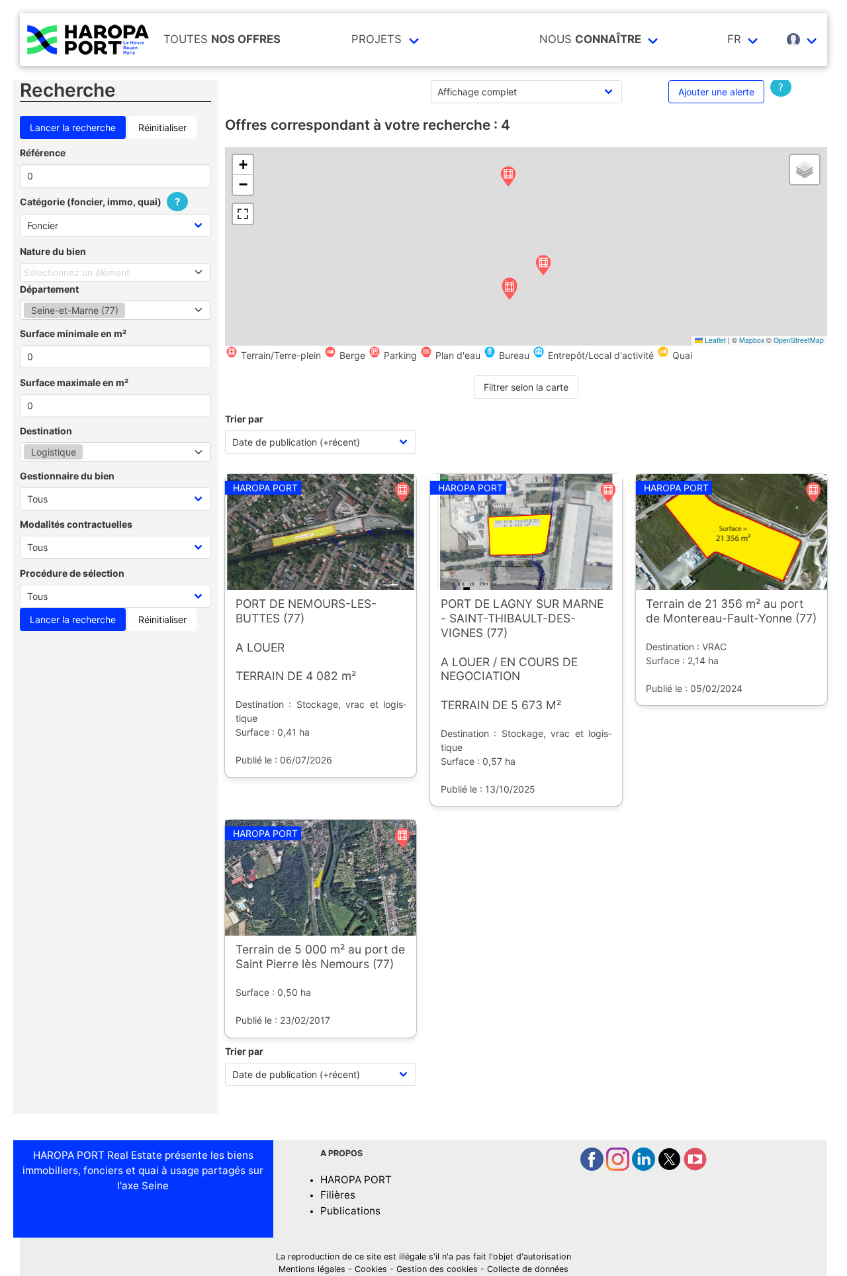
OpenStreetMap (799, 340)
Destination (46, 430)
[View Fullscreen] (243, 214)
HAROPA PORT (356, 1179)
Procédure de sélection (72, 573)
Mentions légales (312, 1269)
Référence (43, 152)
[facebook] (593, 1167)
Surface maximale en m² (74, 382)
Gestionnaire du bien (67, 475)
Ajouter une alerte (716, 91)
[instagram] (619, 1167)
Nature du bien (53, 251)
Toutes (222, 39)
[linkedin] (645, 1167)
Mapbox (751, 340)
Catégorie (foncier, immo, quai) (100, 201)
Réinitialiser (162, 127)
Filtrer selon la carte (526, 387)
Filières (337, 1195)
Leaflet (714, 340)
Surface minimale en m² (73, 333)
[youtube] (695, 1167)
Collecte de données (527, 1269)
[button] (508, 177)
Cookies (371, 1269)
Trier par (244, 418)
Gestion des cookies (437, 1269)
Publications (350, 1210)
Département (49, 289)
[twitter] (671, 1167)
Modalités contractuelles (76, 524)
